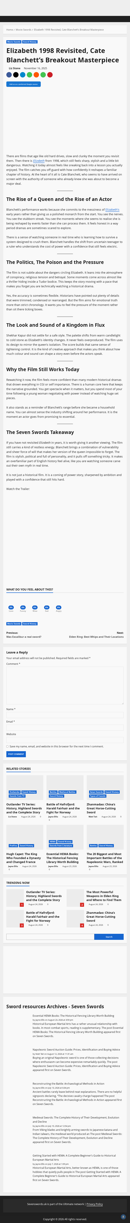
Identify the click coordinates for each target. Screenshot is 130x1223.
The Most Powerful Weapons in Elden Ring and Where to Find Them (75, 898)
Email (10, 721)
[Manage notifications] (123, 1216)
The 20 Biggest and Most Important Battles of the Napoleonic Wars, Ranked (105, 858)
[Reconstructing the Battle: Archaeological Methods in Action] (18, 1094)
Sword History (29, 41)
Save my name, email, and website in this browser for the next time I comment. (57, 746)
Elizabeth (39, 161)
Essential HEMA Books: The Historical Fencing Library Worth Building (62, 858)
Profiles (13, 845)
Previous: (23, 635)
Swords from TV (17, 796)
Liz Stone (14, 68)
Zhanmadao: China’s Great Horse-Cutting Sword (101, 808)
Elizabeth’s (112, 209)
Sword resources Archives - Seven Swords (55, 1006)
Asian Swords (96, 792)
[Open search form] (126, 19)
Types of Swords (98, 796)
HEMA (52, 841)
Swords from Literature (61, 845)
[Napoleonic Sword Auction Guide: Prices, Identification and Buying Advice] (18, 1060)
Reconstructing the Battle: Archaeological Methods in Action (68, 1083)
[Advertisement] (30, 969)
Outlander (15, 792)
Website (11, 734)
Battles (53, 792)
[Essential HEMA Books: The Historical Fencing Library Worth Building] (18, 1026)
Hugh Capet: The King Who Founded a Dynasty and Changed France (23, 858)
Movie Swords (13, 41)
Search (109, 936)
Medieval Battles (67, 792)
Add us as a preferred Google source (24, 84)
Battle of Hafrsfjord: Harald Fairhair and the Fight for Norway (63, 808)
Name (11, 709)
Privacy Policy (95, 1204)
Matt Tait (93, 816)
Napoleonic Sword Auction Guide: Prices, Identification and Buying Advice (76, 1049)
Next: (96, 635)
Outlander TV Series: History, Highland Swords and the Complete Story (24, 808)
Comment (13, 664)
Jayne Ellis (53, 816)
